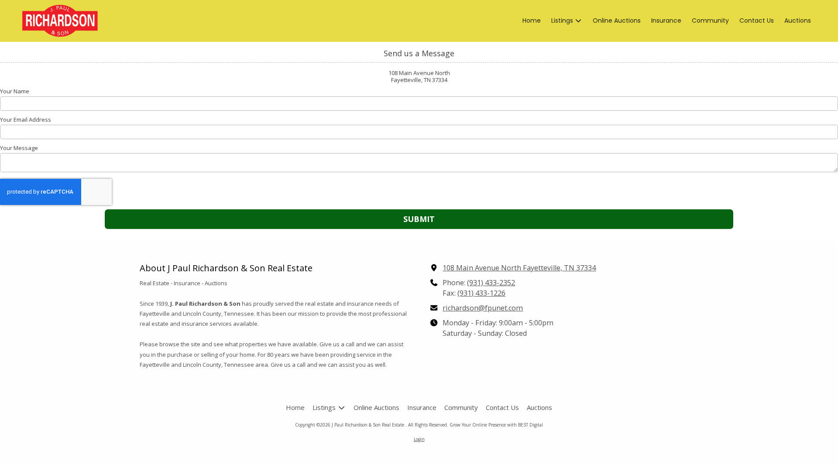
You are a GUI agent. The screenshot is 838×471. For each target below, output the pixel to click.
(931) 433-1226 (481, 293)
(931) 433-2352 (491, 282)
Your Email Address (25, 119)
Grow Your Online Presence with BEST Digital (496, 425)
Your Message (19, 147)
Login (419, 439)
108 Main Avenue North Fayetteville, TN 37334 (519, 268)
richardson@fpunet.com (483, 308)
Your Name (14, 91)
